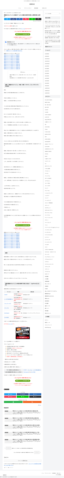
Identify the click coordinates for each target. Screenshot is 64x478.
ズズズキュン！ (48, 207)
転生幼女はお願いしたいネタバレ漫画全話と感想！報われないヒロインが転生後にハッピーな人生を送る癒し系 (52, 32)
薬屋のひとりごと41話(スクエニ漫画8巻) (11, 61)
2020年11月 (47, 90)
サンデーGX (47, 190)
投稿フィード (47, 322)
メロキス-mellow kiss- (49, 249)
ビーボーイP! (47, 239)
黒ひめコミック (48, 313)
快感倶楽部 (47, 281)
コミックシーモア (7, 303)
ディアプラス (47, 215)
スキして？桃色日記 (48, 202)
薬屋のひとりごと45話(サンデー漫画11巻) (12, 68)
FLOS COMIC (47, 126)
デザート (46, 220)
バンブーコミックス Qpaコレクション (52, 227)
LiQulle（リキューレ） (49, 144)
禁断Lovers (47, 298)
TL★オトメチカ (48, 158)
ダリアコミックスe (48, 212)
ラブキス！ (47, 261)
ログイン (46, 320)
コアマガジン (47, 180)
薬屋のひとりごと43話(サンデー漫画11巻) (12, 65)
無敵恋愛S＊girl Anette (49, 296)
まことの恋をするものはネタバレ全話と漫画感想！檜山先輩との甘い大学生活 (52, 37)
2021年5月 (47, 75)
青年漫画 (46, 310)
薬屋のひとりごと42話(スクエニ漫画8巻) (11, 62)
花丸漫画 (46, 303)
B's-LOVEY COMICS (48, 99)
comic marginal (48, 114)
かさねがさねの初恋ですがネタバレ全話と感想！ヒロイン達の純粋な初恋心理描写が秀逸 (52, 42)
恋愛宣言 (46, 286)
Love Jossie (47, 146)
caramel (46, 109)
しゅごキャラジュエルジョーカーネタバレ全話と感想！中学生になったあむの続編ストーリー (52, 27)
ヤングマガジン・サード (49, 256)
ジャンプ (46, 198)
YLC (45, 163)
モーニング (47, 254)
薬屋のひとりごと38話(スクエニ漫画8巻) (11, 56)
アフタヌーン (47, 171)
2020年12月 (47, 88)
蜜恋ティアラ (47, 305)
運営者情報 (54, 473)
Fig (45, 124)
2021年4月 (47, 78)
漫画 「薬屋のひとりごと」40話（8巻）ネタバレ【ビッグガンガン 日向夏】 (23, 74)
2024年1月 (47, 56)
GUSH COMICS (47, 139)
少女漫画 (46, 278)
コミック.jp (23, 28)
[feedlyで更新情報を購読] (13, 402)
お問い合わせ (59, 473)
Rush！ (46, 156)
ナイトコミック (48, 222)
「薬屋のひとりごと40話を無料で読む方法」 (14, 50)
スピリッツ (47, 205)
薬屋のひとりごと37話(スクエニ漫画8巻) (11, 55)
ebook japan (6, 313)
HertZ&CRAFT (47, 141)
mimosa (46, 153)
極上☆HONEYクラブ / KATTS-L (51, 291)
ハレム (46, 225)
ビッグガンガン (7, 389)
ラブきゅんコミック (49, 259)
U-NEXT (5, 294)
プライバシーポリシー (48, 473)
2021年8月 (47, 68)
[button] (59, 13)
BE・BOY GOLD (48, 104)
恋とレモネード (48, 283)
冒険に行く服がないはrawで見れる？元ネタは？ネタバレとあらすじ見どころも (52, 22)
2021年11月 (47, 61)
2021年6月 (47, 73)
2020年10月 (47, 93)
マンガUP (47, 244)
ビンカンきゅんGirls (49, 234)
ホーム (43, 473)
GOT (46, 136)
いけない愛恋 (47, 168)
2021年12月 (47, 58)
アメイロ (46, 173)
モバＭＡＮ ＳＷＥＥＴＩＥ (50, 252)
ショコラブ (47, 195)
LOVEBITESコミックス (49, 149)
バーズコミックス (48, 229)
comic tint (47, 117)
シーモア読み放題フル (8, 299)
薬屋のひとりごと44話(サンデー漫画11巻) (12, 67)
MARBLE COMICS (48, 151)
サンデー (46, 188)
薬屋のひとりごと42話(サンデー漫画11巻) (12, 64)
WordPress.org (48, 327)
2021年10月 (47, 63)
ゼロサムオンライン (49, 210)
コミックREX (47, 183)
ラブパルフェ (47, 271)
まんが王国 (6, 317)
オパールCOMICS (48, 178)
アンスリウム (47, 175)
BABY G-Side (47, 102)
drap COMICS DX (48, 119)
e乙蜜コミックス (48, 122)
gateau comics (48, 134)
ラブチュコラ (47, 266)
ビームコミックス (48, 242)
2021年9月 (47, 66)
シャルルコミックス (48, 193)
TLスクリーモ (47, 161)
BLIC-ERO (47, 107)
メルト (46, 247)
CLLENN (46, 112)
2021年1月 (47, 85)
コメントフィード (48, 325)
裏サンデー (47, 308)
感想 (11, 76)
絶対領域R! (47, 301)
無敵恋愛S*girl (47, 293)
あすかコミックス (48, 166)
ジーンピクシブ (48, 200)
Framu (46, 129)
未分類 (46, 288)
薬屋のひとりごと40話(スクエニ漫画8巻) (11, 59)
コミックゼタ (47, 185)
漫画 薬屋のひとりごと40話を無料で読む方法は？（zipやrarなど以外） (22, 77)
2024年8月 (47, 53)
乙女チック (47, 274)
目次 (21, 72)
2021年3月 (47, 80)
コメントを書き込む (23, 460)
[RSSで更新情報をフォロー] (32, 402)
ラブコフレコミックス (49, 264)
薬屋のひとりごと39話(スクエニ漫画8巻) (11, 58)
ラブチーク (47, 269)
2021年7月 (47, 71)
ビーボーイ (47, 237)
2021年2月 (47, 83)
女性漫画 (46, 276)
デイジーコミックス (48, 217)
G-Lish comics (47, 131)
